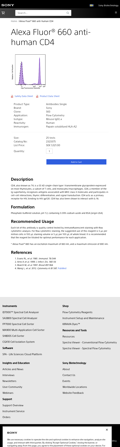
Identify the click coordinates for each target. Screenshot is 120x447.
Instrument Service (13, 411)
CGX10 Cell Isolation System (18, 341)
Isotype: (18, 119)
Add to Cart (76, 162)
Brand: (18, 107)
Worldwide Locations (74, 386)
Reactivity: (20, 122)
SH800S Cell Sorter (13, 335)
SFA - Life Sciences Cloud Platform (22, 354)
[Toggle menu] (115, 12)
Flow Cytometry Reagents (77, 312)
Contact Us (68, 375)
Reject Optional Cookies (65, 442)
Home (14, 21)
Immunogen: (21, 126)
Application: (21, 115)
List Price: (19, 145)
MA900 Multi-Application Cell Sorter (23, 330)
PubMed (62, 268)
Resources (68, 336)
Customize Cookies (21, 442)
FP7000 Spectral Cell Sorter (18, 324)
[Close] (106, 415)
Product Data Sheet (50, 96)
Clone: (17, 111)
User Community (12, 386)
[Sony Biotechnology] (8, 5)
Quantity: (19, 151)
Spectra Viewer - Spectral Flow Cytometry (86, 348)
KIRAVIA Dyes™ (71, 324)
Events (66, 381)
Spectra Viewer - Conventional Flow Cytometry (89, 342)
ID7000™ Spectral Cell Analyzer (20, 312)
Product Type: (22, 104)
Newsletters (9, 381)
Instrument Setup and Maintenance (83, 318)
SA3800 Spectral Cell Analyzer (19, 318)
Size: (16, 137)
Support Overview (12, 405)
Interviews (8, 375)
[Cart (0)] (3, 13)
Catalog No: (21, 141)
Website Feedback (73, 392)
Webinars (7, 392)
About (66, 369)
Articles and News (12, 369)
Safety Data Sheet (24, 96)
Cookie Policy (41, 434)
